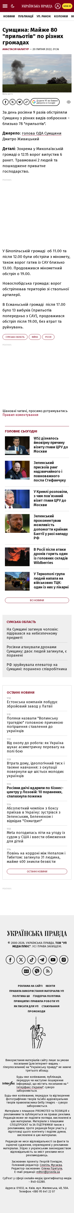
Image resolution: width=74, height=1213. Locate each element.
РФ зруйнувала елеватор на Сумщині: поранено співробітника (37, 666)
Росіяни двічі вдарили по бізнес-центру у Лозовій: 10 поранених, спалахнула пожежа (35, 792)
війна (35, 337)
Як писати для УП (26, 1006)
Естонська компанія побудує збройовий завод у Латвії (32, 704)
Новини (9, 16)
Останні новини (21, 692)
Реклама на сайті (30, 985)
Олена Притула (51, 1168)
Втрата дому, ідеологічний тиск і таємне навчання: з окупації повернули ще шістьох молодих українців (36, 769)
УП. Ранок (44, 16)
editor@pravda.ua (48, 1172)
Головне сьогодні (21, 431)
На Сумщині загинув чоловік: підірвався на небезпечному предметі (32, 633)
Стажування (50, 1006)
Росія (48, 337)
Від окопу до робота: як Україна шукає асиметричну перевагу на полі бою (36, 747)
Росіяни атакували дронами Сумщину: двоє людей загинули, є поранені (37, 651)
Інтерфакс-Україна (29, 1087)
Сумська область (15, 337)
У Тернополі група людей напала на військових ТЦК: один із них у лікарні (51, 580)
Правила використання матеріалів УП (36, 991)
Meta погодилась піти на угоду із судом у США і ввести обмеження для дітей (36, 836)
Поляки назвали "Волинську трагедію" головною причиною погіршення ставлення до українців (35, 724)
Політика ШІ (21, 996)
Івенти (50, 985)
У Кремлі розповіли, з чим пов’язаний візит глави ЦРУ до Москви (51, 498)
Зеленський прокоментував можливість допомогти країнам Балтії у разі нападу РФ (51, 527)
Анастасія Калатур (16, 49)
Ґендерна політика (46, 996)
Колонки (61, 16)
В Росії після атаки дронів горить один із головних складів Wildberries (51, 556)
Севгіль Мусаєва (51, 1165)
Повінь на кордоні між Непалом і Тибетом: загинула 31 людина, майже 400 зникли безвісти (36, 857)
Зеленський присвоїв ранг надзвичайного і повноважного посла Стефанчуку (50, 472)
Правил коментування (20, 415)
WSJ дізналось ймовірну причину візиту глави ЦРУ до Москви (51, 445)
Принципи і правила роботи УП (36, 1001)
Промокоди (36, 1011)
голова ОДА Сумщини (41, 133)
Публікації (25, 16)
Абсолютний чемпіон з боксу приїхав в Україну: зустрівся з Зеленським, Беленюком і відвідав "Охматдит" (33, 814)
